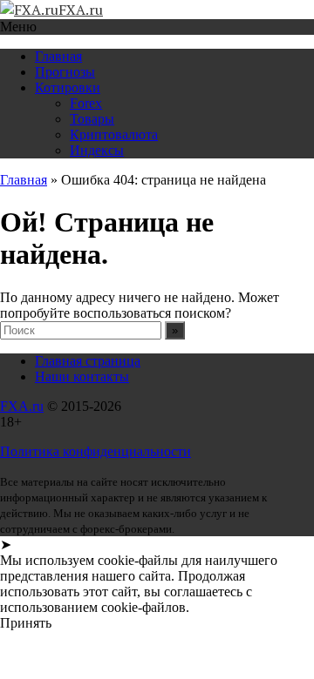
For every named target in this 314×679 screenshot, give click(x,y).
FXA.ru (22, 406)
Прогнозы (65, 71)
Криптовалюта (114, 134)
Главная (58, 56)
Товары (92, 118)
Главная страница (87, 360)
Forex (86, 103)
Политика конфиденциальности (95, 451)
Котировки (67, 87)
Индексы (97, 150)
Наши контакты (82, 376)
